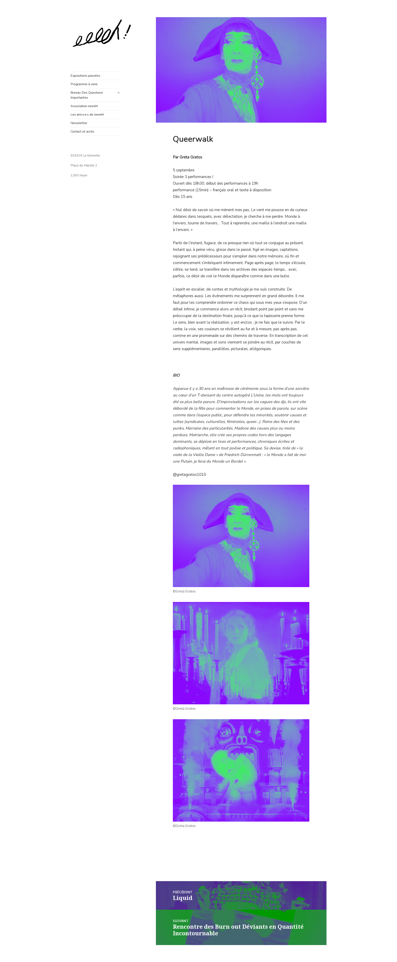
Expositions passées (85, 75)
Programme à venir (84, 84)
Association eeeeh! (84, 106)
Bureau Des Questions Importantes (87, 95)
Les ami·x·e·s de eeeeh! (87, 114)
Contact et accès (82, 131)
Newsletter (79, 123)
